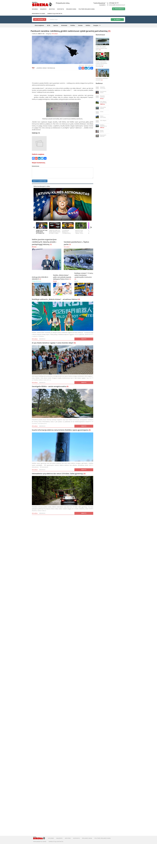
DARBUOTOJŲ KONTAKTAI (54, 13)
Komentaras (35, 166)
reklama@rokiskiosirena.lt (117, 5)
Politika (72, 25)
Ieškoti (118, 19)
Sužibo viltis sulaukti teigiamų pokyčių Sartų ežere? (101, 48)
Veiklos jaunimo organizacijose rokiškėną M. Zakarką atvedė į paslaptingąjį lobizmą (44, 241)
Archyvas (52, 9)
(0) (109, 31)
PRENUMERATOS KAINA (38, 13)
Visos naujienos (39, 25)
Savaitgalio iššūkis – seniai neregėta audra (49, 386)
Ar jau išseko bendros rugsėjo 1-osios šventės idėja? (53, 343)
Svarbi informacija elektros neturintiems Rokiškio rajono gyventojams (60, 430)
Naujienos (43, 9)
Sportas (55, 25)
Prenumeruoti (119, 9)
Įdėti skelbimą (39, 19)
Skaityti (83, 339)
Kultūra (88, 25)
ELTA (48, 25)
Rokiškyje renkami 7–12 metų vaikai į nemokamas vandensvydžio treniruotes (83, 275)
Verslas (80, 25)
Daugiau (95, 25)
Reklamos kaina (71, 9)
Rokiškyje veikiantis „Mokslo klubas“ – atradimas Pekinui (55, 299)
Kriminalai (64, 25)
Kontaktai (60, 9)
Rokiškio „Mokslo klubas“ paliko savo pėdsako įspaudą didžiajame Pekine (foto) (62, 277)
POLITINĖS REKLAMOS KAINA (87, 9)
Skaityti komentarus (39, 181)
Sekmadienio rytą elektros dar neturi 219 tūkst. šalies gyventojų (57, 473)
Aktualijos (35, 339)
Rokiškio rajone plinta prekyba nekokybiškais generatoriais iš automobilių (101, 64)
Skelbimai (35, 9)
